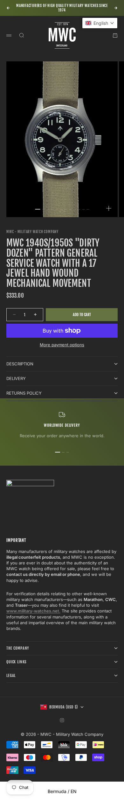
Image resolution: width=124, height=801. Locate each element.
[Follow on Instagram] (62, 720)
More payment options (62, 344)
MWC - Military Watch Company (32, 232)
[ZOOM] (108, 208)
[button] (99, 23)
